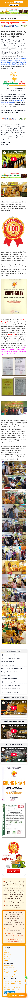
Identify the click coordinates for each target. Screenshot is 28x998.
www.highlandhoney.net (14, 939)
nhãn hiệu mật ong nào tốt (15, 64)
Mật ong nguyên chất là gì (8, 655)
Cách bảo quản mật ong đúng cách (10, 685)
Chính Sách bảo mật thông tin (12, 987)
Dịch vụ (6, 956)
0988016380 (14, 5)
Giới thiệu (6, 952)
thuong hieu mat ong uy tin (18, 60)
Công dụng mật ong (9, 967)
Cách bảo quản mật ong (10, 970)
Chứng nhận (7, 954)
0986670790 (18, 2)
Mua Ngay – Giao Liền (18, 995)
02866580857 (10, 933)
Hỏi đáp (6, 960)
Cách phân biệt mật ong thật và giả (10, 658)
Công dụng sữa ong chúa (11, 974)
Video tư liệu (7, 958)
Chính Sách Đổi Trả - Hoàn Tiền (12, 981)
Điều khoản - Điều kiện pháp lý (12, 989)
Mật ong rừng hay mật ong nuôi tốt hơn (11, 668)
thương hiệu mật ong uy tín (9, 62)
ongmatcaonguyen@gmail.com (14, 941)
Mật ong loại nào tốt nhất (7, 661)
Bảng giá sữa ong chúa (10, 972)
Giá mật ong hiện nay (6, 675)
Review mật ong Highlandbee (9, 678)
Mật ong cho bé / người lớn (8, 682)
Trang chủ (6, 950)
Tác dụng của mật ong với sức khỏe (10, 672)
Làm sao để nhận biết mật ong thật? (10, 688)
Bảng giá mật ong (8, 965)
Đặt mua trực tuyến (9, 976)
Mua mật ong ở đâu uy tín (7, 665)
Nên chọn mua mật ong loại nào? (9, 692)
